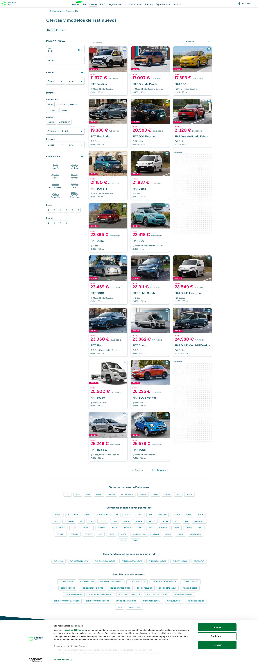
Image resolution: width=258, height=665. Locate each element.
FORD (115, 521)
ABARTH (58, 515)
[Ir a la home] (8, 3)
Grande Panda (127, 494)
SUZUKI (168, 534)
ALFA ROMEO (73, 515)
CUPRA (189, 515)
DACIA (200, 515)
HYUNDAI (139, 521)
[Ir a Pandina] (108, 70)
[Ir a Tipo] (108, 123)
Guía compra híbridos (183, 594)
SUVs (120, 607)
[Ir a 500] (192, 70)
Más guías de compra (151, 601)
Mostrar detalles (61, 660)
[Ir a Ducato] (150, 332)
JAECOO (152, 521)
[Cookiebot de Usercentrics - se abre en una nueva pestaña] (35, 660)
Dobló (98, 494)
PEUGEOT (60, 534)
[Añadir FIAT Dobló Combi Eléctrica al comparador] (209, 310)
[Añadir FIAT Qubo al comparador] (124, 205)
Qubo (155, 494)
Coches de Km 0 (87, 581)
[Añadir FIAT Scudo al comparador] (124, 362)
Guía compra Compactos (129, 594)
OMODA (189, 528)
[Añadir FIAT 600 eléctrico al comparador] (167, 362)
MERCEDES (128, 528)
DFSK (56, 521)
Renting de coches (196, 601)
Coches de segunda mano (111, 581)
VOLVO (123, 541)
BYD (150, 515)
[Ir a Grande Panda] (150, 70)
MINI (150, 528)
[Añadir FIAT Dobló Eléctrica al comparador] (209, 258)
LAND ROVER (199, 521)
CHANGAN (162, 515)
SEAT (100, 534)
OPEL (200, 528)
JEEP (177, 521)
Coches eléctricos (137, 581)
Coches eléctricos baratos (164, 581)
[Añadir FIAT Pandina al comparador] (124, 49)
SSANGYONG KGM (139, 534)
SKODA (111, 534)
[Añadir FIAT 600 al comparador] (167, 205)
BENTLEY (128, 515)
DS (81, 521)
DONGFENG (69, 521)
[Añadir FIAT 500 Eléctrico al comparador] (167, 101)
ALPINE (87, 515)
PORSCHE (74, 534)
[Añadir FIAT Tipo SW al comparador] (124, 414)
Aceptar (217, 627)
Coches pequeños (144, 588)
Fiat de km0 (58, 561)
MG (140, 528)
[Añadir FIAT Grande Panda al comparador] (167, 49)
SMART (123, 534)
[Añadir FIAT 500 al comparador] (209, 49)
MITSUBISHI (163, 528)
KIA (186, 521)
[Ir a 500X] (150, 436)
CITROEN (176, 515)
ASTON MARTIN (102, 515)
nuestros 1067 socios (75, 630)
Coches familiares (190, 581)
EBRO (91, 521)
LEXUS (74, 528)
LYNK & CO (87, 528)
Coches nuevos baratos (120, 588)
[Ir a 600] (150, 227)
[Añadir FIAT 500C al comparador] (124, 258)
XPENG (135, 541)
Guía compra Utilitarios (125, 601)
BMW (140, 515)
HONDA (126, 521)
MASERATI (101, 528)
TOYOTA (180, 534)
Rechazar (217, 645)
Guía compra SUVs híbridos (97, 601)
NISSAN (176, 528)
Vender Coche (134, 607)
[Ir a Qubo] (108, 227)
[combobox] (48, 51)
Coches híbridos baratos (92, 588)
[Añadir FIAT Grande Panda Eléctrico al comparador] (209, 101)
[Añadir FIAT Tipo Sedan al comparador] (124, 101)
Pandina (143, 494)
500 (67, 494)
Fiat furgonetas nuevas (132, 561)
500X (78, 494)
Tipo (178, 494)
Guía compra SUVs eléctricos (66, 601)
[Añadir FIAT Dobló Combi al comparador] (167, 258)
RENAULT (88, 534)
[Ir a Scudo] (108, 384)
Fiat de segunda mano (79, 561)
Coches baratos (67, 581)
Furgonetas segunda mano (100, 594)
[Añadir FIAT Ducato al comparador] (167, 310)
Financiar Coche (190, 588)
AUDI (116, 515)
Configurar (216, 636)
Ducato (111, 494)
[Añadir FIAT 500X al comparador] (167, 414)
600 (88, 494)
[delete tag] (53, 30)
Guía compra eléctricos (157, 594)
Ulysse (189, 494)
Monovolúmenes (174, 601)
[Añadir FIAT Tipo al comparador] (124, 310)
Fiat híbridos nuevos (157, 561)
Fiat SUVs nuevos (180, 561)
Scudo (167, 494)
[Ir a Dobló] (150, 175)
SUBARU (156, 534)
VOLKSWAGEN (195, 534)
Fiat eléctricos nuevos (105, 561)
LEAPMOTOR (60, 528)
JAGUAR (165, 521)
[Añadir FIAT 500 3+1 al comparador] (124, 153)
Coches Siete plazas (167, 588)
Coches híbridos (68, 588)
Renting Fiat (199, 561)
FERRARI (103, 521)
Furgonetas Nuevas (74, 594)
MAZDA (115, 528)
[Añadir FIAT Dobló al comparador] (167, 153)
